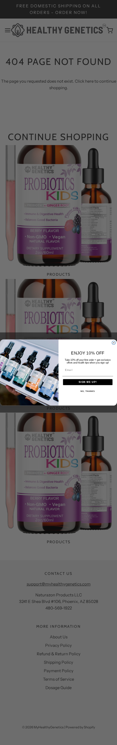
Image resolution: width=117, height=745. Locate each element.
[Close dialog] (113, 342)
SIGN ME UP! (88, 382)
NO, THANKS (88, 391)
